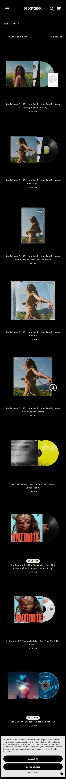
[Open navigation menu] (7, 8)
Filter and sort (17, 37)
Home (6, 24)
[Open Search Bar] (51, 8)
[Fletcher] (33, 8)
